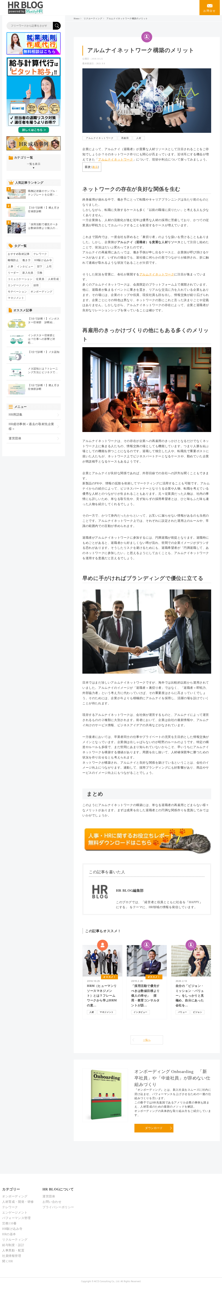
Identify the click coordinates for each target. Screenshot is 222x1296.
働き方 (26, 260)
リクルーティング (93, 18)
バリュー (182, 1012)
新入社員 (27, 272)
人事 (10, 266)
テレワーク (40, 253)
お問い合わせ (52, 1201)
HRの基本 (9, 1234)
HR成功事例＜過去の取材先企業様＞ (31, 426)
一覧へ (147, 1040)
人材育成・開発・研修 (18, 1201)
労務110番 (9, 1223)
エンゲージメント (19, 285)
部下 (39, 266)
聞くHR (7, 1261)
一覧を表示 (34, 165)
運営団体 (15, 438)
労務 (39, 272)
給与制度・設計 (13, 1245)
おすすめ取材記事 (19, 253)
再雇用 (125, 138)
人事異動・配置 (13, 1250)
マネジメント (107, 1012)
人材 (138, 138)
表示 (95, 167)
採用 (36, 285)
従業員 (40, 279)
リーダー (13, 272)
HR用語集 (16, 414)
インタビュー (140, 1012)
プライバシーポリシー (58, 1207)
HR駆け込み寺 (43, 260)
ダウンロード (154, 1128)
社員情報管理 (11, 1255)
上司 (49, 266)
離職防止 (13, 260)
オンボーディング (41, 291)
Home (76, 18)
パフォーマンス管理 (16, 1218)
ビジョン (197, 1012)
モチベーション (17, 291)
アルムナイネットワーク (100, 138)
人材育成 (53, 279)
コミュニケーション (20, 279)
